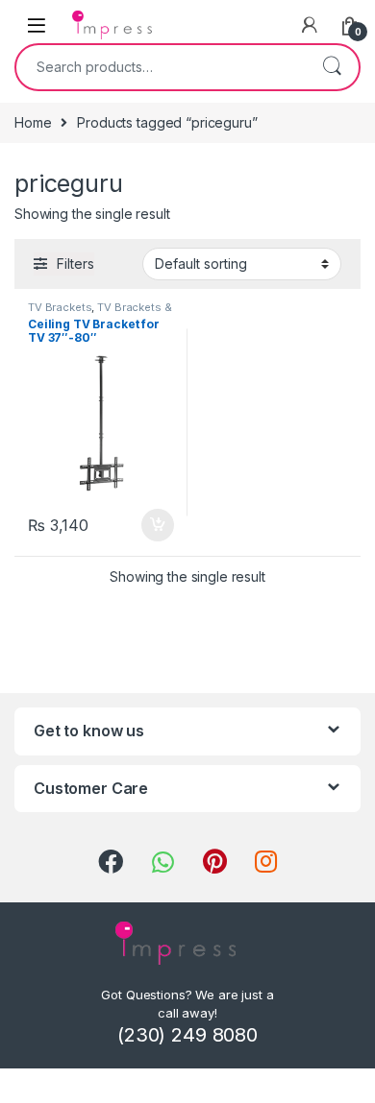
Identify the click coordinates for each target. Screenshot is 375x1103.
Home (32, 122)
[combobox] (160, 67)
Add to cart (157, 525)
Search (332, 67)
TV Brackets (59, 307)
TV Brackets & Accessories (99, 312)
